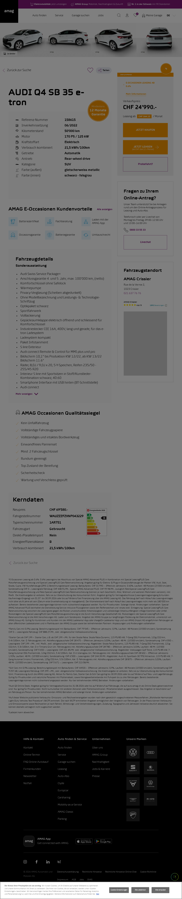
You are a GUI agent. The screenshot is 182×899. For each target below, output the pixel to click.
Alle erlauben (160, 890)
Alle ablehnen (140, 890)
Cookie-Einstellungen (119, 890)
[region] (91, 890)
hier (97, 894)
